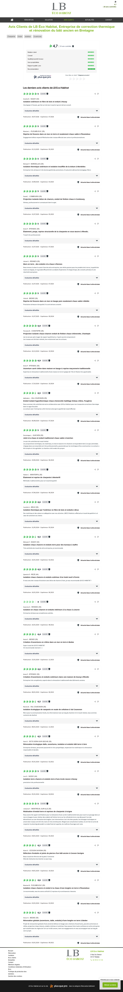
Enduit (20, 36)
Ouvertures (38, 36)
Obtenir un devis (110, 985)
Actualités (89, 20)
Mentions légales (14, 965)
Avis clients (69, 20)
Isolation (49, 20)
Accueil (12, 20)
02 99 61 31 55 (97, 960)
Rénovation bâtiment (88, 986)
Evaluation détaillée (32, 111)
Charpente (11, 36)
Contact (108, 20)
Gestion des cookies (15, 976)
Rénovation (28, 20)
